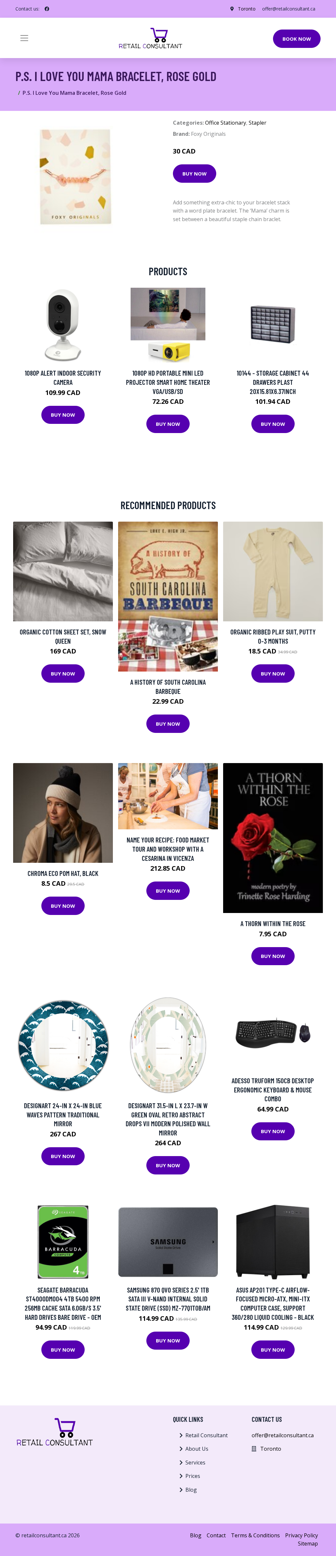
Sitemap (308, 1543)
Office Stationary (225, 122)
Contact (216, 1535)
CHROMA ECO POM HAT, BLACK (63, 873)
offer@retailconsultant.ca (288, 9)
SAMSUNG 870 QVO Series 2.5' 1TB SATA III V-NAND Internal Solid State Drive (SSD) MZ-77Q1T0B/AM (168, 1299)
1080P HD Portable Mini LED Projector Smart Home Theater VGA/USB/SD (168, 382)
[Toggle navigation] (24, 38)
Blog (191, 1489)
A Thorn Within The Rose (273, 923)
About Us (196, 1448)
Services (195, 1462)
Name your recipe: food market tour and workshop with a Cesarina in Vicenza (168, 849)
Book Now (297, 38)
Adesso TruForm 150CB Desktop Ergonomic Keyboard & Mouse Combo (273, 1089)
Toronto (247, 9)
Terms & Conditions (255, 1535)
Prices (192, 1476)
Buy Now (194, 173)
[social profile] (47, 9)
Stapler (257, 122)
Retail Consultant (206, 1435)
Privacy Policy (301, 1535)
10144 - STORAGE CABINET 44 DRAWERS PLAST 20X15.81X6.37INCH (273, 382)
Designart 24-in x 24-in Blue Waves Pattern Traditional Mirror (63, 1114)
